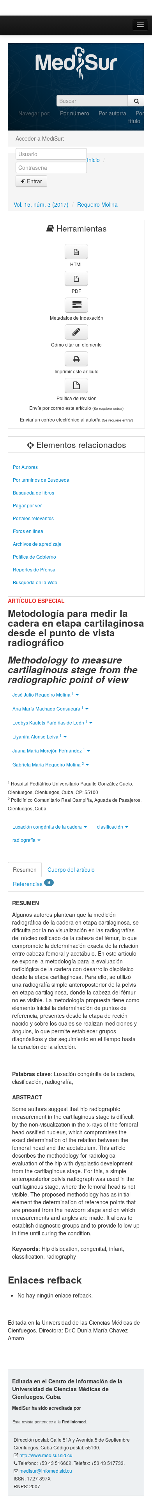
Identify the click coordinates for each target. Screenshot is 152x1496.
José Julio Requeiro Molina (43, 694)
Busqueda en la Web (35, 582)
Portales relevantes (33, 518)
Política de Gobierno (34, 556)
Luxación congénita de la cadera (47, 826)
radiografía (24, 839)
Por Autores (25, 466)
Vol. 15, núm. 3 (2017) (41, 204)
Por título (136, 117)
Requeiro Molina (97, 204)
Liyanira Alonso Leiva (37, 736)
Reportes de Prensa (34, 569)
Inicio (93, 160)
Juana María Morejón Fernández (48, 750)
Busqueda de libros (33, 492)
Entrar (33, 181)
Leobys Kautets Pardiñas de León (49, 722)
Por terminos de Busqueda (41, 479)
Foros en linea (28, 531)
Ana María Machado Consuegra (47, 708)
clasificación (110, 826)
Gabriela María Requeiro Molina (48, 764)
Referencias (31, 883)
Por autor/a (112, 113)
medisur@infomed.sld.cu (45, 1470)
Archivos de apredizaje (37, 543)
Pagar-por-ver (27, 505)
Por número (74, 113)
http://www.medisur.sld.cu (45, 1455)
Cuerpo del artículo (71, 869)
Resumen (25, 869)
